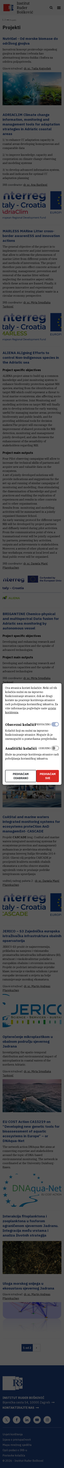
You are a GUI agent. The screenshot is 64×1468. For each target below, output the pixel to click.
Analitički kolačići (21, 748)
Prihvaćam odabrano (21, 776)
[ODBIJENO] (55, 752)
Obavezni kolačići (20, 724)
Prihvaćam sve (48, 776)
